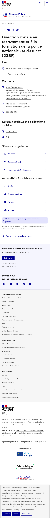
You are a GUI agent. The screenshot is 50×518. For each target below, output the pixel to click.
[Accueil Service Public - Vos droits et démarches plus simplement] (17, 17)
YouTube (30, 284)
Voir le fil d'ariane (8, 23)
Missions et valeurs (8, 382)
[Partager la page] (13, 30)
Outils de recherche (8, 359)
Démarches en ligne (8, 344)
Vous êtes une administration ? (12, 390)
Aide (3, 386)
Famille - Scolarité (8, 302)
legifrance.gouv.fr (9, 441)
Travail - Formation (8, 309)
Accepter (6, 514)
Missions (11, 153)
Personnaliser (26, 514)
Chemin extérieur (15, 194)
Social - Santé (6, 305)
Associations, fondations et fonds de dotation (17, 335)
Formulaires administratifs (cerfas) (13, 348)
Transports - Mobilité (9, 316)
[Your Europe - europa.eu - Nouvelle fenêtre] (25, 454)
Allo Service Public (8, 362)
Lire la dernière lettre (9, 263)
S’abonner (8, 258)
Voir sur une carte (15, 74)
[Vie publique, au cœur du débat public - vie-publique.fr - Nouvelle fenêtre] (25, 467)
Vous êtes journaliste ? (9, 394)
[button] (17, 30)
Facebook (10, 131)
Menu (47, 5)
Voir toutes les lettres (9, 266)
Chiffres (4, 375)
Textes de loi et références (19, 169)
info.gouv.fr (25, 441)
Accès (10, 186)
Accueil (11, 210)
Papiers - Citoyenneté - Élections (12, 298)
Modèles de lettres (8, 355)
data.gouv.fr (39, 441)
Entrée (10, 202)
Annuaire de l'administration (11, 366)
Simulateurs (6, 351)
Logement (5, 313)
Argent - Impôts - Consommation (13, 320)
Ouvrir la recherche (40, 3)
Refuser (15, 514)
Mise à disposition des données (12, 379)
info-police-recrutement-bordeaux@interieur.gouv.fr (18, 105)
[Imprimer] (8, 30)
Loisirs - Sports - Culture (10, 331)
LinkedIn (17, 284)
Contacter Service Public (10, 397)
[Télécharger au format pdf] (4, 30)
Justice (4, 324)
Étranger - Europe (8, 327)
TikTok (10, 284)
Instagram (23, 284)
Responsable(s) (14, 161)
